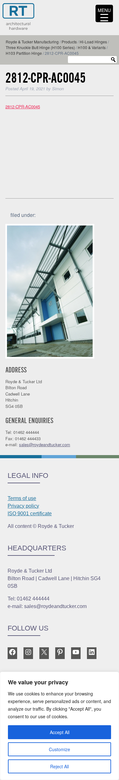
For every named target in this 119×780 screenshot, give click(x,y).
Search (113, 60)
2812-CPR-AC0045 (22, 107)
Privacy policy (23, 506)
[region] (59, 726)
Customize (59, 749)
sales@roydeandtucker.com (44, 444)
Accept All (59, 732)
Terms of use (22, 498)
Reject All (59, 766)
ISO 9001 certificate (30, 513)
